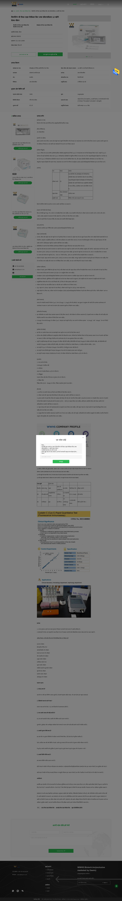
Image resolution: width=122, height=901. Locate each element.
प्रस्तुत (61, 461)
